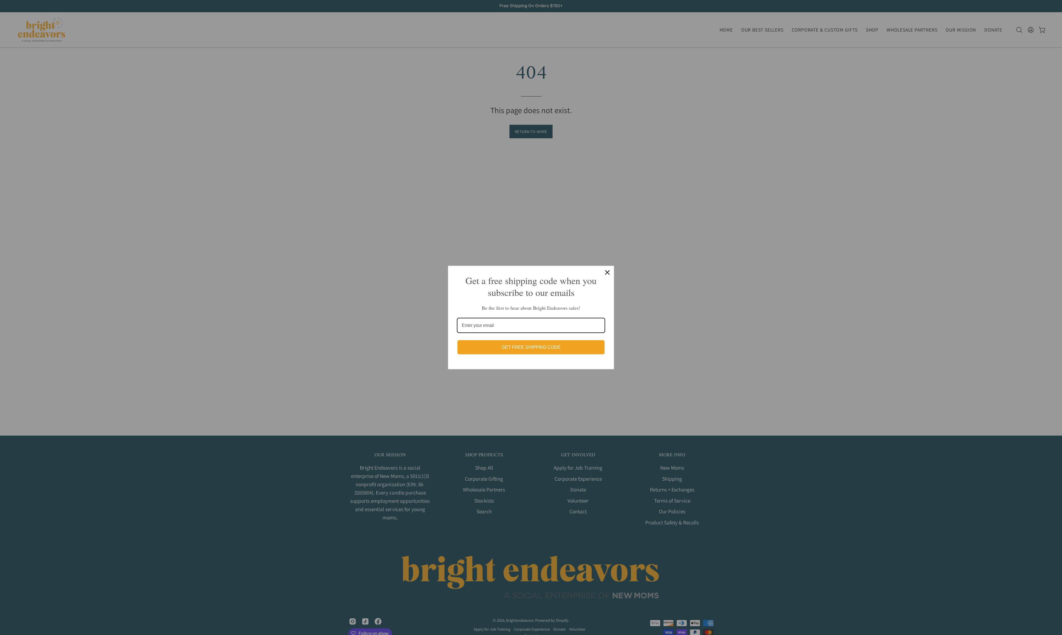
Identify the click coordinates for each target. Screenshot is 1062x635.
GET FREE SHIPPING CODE (531, 347)
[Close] (607, 272)
